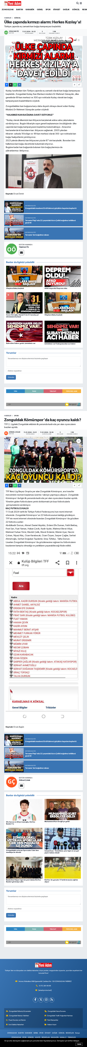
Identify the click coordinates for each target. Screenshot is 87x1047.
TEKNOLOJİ (72, 1037)
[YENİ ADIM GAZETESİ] (12, 3)
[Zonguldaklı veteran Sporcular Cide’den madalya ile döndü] (24, 838)
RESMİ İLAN (70, 1033)
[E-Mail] (21, 252)
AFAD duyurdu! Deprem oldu (56, 288)
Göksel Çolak (24, 780)
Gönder (11, 377)
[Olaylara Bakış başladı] (24, 276)
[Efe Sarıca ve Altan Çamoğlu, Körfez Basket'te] (24, 810)
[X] (40, 999)
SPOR (48, 10)
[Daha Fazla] (19, 85)
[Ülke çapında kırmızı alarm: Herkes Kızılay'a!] (43, 59)
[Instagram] (46, 999)
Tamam (79, 1044)
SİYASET (56, 10)
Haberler (7, 18)
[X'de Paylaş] (11, 85)
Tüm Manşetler (52, 1020)
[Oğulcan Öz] (11, 249)
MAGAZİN (55, 1037)
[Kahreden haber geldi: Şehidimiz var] (24, 331)
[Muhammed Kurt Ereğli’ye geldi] (63, 809)
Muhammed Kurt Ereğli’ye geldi (57, 821)
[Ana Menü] (81, 3)
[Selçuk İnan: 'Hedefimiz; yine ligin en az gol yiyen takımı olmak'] (63, 839)
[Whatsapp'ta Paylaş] (15, 85)
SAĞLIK (66, 10)
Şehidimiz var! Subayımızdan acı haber (60, 344)
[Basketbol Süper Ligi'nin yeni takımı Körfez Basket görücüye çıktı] (24, 868)
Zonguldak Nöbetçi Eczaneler (20, 1011)
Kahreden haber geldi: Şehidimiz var (20, 343)
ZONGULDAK (8, 10)
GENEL (40, 10)
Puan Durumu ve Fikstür (17, 1020)
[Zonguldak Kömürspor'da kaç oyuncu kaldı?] (43, 460)
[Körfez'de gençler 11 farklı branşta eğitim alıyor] (63, 868)
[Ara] (77, 3)
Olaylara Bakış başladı (15, 288)
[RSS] (51, 999)
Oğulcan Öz (24, 247)
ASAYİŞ (37, 1037)
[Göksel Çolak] (11, 782)
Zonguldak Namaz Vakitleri (19, 1016)
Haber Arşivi (51, 1024)
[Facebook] (35, 999)
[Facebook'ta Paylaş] (6, 85)
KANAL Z (63, 1037)
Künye (77, 1033)
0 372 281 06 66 (45, 986)
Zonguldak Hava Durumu (57, 1011)
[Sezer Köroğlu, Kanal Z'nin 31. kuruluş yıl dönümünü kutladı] (24, 303)
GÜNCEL (76, 10)
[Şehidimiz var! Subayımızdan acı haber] (63, 331)
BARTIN (19, 10)
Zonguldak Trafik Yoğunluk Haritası (60, 1016)
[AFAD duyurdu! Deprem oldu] (63, 276)
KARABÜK (30, 10)
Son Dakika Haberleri (16, 1024)
